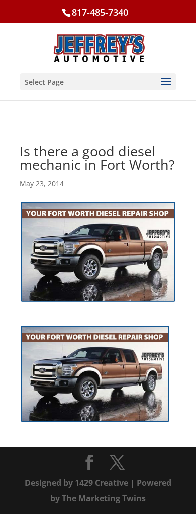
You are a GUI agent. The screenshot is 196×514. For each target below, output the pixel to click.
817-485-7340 (100, 12)
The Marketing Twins (104, 498)
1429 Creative (101, 482)
